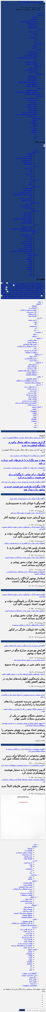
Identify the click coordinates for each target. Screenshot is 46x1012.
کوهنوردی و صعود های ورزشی (26, 114)
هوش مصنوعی (31, 90)
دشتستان (33, 122)
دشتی (35, 128)
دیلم (35, 138)
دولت (35, 45)
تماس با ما (33, 979)
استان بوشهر (36, 118)
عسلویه (34, 132)
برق (35, 41)
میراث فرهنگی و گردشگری (27, 58)
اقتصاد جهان (32, 27)
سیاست (38, 43)
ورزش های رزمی (30, 98)
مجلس (34, 47)
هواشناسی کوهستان (29, 985)
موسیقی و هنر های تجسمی (27, 82)
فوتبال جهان (32, 110)
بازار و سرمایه (32, 23)
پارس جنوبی (32, 31)
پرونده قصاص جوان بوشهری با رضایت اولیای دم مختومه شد (22, 298)
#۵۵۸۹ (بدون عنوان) (29, 973)
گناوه (35, 126)
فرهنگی (38, 74)
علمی (39, 88)
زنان (35, 60)
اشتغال (34, 17)
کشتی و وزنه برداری (29, 112)
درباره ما (33, 983)
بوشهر (34, 120)
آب (36, 39)
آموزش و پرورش (30, 62)
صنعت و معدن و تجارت (28, 21)
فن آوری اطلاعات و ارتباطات (26, 92)
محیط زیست (32, 54)
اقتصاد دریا (33, 19)
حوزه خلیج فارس (30, 70)
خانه (39, 13)
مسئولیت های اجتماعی (33, 94)
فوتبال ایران (32, 108)
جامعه (38, 49)
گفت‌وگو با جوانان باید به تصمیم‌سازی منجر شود (25, 283)
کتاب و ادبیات (32, 80)
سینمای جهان (32, 78)
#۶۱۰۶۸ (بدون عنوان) (29, 975)
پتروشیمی (33, 37)
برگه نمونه (33, 977)
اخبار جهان (33, 68)
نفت (35, 33)
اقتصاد (38, 15)
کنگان (34, 124)
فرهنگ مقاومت (31, 86)
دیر (35, 136)
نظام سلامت (32, 51)
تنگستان (34, 130)
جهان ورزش (32, 104)
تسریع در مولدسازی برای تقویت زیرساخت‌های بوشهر (21, 296)
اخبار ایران (33, 72)
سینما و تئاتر (32, 76)
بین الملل (37, 66)
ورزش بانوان (32, 100)
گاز (35, 35)
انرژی (39, 29)
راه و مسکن (32, 25)
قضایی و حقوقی (31, 64)
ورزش (38, 96)
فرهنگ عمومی (31, 84)
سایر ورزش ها (31, 106)
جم (35, 134)
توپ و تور (33, 102)
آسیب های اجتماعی (30, 56)
